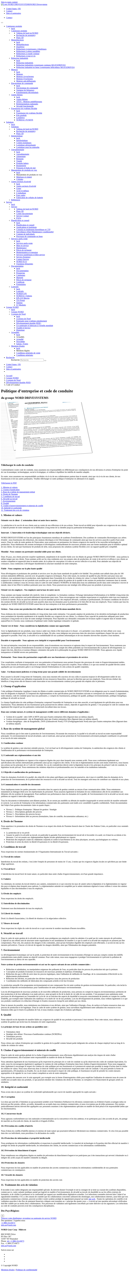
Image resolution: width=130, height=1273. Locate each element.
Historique (20, 330)
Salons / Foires (22, 344)
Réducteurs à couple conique (27, 54)
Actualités (15, 332)
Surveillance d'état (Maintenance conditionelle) (35, 232)
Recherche (15, 360)
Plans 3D (20, 38)
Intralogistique (17, 136)
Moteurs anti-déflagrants (26, 81)
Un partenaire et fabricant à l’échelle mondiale (34, 325)
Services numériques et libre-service (30, 255)
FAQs (18, 218)
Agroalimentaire (17, 150)
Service (14, 207)
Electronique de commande (22, 83)
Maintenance (21, 248)
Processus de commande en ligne (29, 236)
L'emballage (21, 193)
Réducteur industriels (19, 58)
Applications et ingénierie (26, 227)
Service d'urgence (23, 257)
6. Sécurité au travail (9, 499)
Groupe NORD (17, 312)
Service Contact (22, 216)
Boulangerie (21, 166)
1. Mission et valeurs (9, 487)
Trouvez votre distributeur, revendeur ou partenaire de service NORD (28, 1218)
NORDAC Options (24, 296)
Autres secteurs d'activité (21, 181)
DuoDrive (20, 47)
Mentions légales (18, 346)
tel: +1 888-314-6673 (15, 1241)
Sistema (19, 303)
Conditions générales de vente (28, 353)
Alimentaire (21, 156)
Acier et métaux (22, 191)
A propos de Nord (18, 314)
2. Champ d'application (10, 490)
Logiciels (15, 287)
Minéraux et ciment (24, 177)
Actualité (19, 339)
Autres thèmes (17, 95)
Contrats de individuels (25, 234)
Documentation (17, 266)
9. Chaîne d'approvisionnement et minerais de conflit (22, 506)
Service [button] (9, 202)
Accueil (9, 376)
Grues (18, 188)
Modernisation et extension (27, 252)
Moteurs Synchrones (24, 79)
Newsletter (20, 341)
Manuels (19, 277)
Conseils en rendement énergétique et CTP (33, 229)
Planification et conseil (20, 220)
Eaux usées (20, 195)
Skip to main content (9, 2)
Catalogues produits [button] (14, 26)
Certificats (20, 282)
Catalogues (20, 275)
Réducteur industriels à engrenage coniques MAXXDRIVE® (41, 65)
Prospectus (20, 273)
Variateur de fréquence (25, 90)
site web (92, 1199)
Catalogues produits (19, 31)
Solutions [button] (10, 122)
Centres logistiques (23, 143)
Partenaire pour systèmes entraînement (31, 321)
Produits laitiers (22, 163)
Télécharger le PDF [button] (9, 483)
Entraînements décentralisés (27, 92)
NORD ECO (21, 261)
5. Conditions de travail (10, 496)
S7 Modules (21, 305)
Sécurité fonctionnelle (25, 106)
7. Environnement (8, 501)
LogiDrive (20, 118)
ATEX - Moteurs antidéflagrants (29, 102)
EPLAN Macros (22, 298)
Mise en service (22, 245)
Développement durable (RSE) (28, 323)
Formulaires (21, 284)
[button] (10, 357)
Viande (19, 161)
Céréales (19, 179)
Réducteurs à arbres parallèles (28, 51)
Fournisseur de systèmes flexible (24, 108)
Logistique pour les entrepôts (27, 147)
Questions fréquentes (24, 264)
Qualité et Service (23, 328)
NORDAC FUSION (24, 120)
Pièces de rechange (23, 250)
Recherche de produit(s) (25, 35)
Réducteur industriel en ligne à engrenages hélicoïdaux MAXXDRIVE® (45, 67)
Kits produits (21, 115)
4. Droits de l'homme (9, 494)
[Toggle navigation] (2, 22)
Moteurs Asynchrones (25, 76)
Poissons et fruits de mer (26, 168)
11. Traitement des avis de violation (15, 510)
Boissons (19, 159)
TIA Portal (20, 300)
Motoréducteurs (17, 40)
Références (15, 200)
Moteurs (14, 70)
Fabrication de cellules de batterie (29, 197)
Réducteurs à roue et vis (25, 56)
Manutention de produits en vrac (24, 170)
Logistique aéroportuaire (26, 145)
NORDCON (21, 293)
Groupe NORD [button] (12, 307)
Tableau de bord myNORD (27, 33)
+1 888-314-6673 (8, 1223)
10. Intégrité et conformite (11, 508)
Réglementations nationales (27, 104)
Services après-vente (19, 239)
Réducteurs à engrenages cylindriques (31, 49)
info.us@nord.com (8, 1225)
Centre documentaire (24, 213)
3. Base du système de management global (18, 492)
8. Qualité (5, 503)
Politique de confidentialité (26, 1270)
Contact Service (22, 259)
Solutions (15, 127)
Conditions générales (24, 355)
